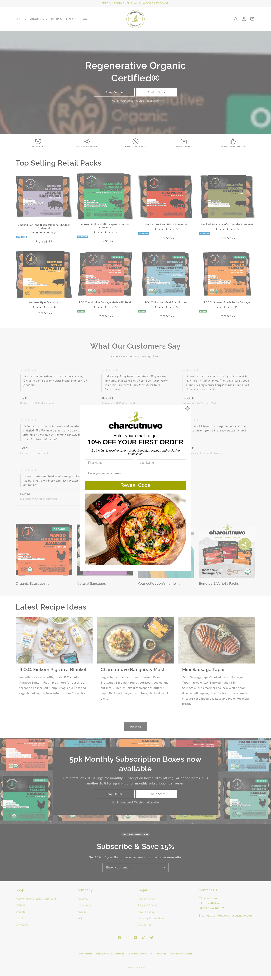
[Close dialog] (187, 408)
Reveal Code (135, 485)
